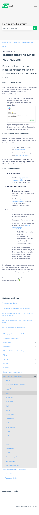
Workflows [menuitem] (6, 346)
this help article (19, 149)
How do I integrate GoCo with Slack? (13, 327)
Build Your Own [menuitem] (11, 427)
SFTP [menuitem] (7, 436)
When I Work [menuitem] (10, 397)
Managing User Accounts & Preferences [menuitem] (17, 334)
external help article (22, 155)
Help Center (6, 42)
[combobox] (17, 28)
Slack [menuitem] (8, 393)
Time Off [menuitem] (6, 359)
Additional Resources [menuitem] (10, 474)
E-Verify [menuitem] (8, 452)
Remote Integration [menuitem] (12, 457)
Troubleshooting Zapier (9, 303)
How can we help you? (14, 24)
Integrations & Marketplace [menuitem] (12, 376)
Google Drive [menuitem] (10, 461)
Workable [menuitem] (9, 423)
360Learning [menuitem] (10, 448)
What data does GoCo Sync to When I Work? (16, 308)
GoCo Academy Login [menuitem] (10, 491)
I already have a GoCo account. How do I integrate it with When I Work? (18, 314)
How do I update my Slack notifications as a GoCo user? (17, 321)
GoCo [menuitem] (8, 380)
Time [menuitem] (5, 355)
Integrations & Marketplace (23, 42)
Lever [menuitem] (8, 444)
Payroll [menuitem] (5, 363)
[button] (35, 334)
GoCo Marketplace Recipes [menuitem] (15, 385)
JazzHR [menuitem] (8, 389)
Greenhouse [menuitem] (10, 419)
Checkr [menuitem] (8, 410)
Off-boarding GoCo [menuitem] (10, 478)
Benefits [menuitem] (6, 368)
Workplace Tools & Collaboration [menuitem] (14, 469)
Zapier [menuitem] (8, 406)
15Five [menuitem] (8, 431)
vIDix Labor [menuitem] (9, 402)
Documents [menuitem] (7, 342)
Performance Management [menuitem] (12, 372)
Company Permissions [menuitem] (11, 338)
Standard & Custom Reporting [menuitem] (13, 351)
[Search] (35, 28)
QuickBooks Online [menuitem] (12, 465)
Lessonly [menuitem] (9, 440)
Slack (4, 47)
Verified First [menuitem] (10, 414)
